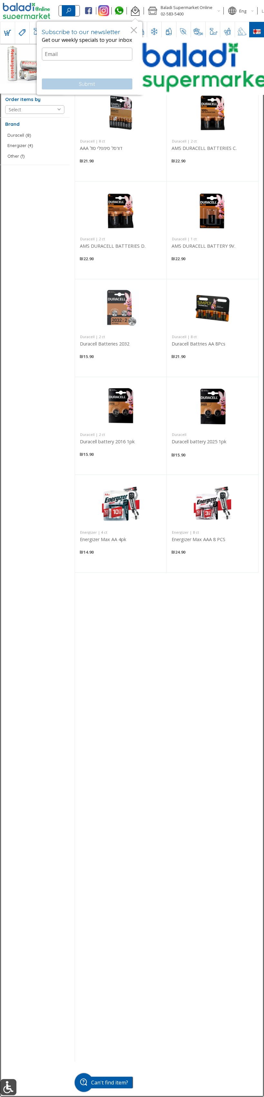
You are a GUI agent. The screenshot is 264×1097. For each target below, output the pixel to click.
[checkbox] (34, 135)
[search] (68, 10)
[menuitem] (7, 33)
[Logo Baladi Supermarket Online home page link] (26, 11)
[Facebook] (88, 11)
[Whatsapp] (119, 11)
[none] (120, 132)
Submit (87, 84)
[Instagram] (103, 11)
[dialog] (89, 58)
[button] (135, 11)
